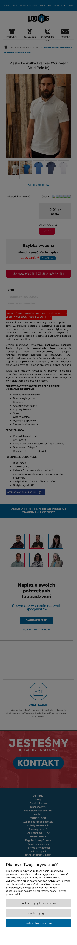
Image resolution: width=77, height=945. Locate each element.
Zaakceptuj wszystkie (38, 923)
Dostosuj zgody (38, 913)
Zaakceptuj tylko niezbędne (38, 903)
